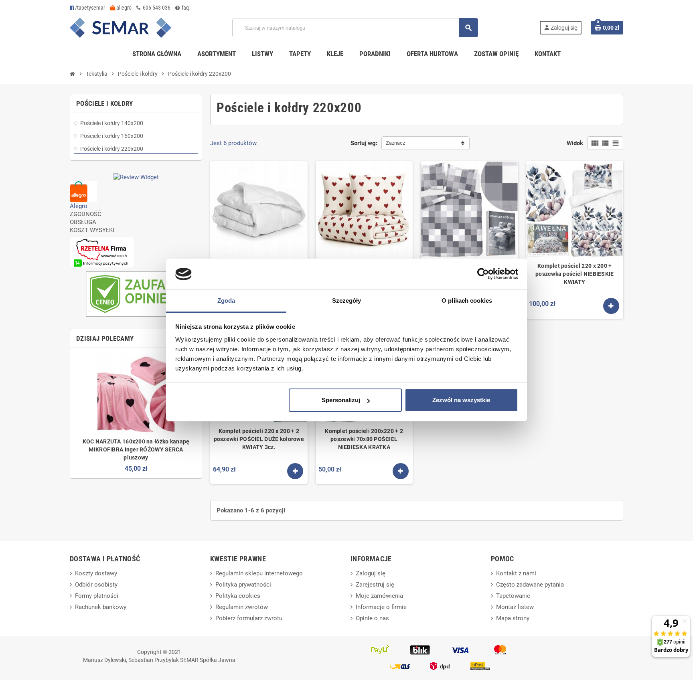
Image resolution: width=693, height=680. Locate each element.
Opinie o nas (372, 618)
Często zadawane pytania (530, 584)
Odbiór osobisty (96, 584)
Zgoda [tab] (226, 300)
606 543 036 (156, 7)
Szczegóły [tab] (346, 300)
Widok (575, 143)
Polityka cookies (237, 595)
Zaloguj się (370, 573)
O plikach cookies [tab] (467, 300)
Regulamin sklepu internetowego (259, 573)
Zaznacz (395, 143)
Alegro (78, 206)
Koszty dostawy (96, 573)
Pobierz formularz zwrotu (248, 618)
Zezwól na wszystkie (461, 400)
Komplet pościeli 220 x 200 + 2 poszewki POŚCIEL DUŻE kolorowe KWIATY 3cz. (259, 439)
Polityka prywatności (243, 584)
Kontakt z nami (516, 573)
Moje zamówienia (379, 595)
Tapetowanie (513, 595)
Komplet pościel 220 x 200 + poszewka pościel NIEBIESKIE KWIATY (574, 274)
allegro (123, 7)
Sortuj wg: (364, 143)
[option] (136, 413)
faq (184, 7)
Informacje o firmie (381, 607)
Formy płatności (96, 595)
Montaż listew (515, 607)
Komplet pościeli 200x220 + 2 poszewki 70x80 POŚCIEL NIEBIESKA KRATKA (364, 439)
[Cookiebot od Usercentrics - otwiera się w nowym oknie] (483, 274)
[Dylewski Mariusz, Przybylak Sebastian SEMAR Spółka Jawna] (120, 27)
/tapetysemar (90, 7)
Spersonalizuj (341, 400)
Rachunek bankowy (100, 607)
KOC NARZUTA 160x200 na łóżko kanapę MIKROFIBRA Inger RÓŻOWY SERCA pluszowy (136, 449)
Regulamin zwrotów (241, 607)
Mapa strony (512, 618)
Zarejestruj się (375, 584)
